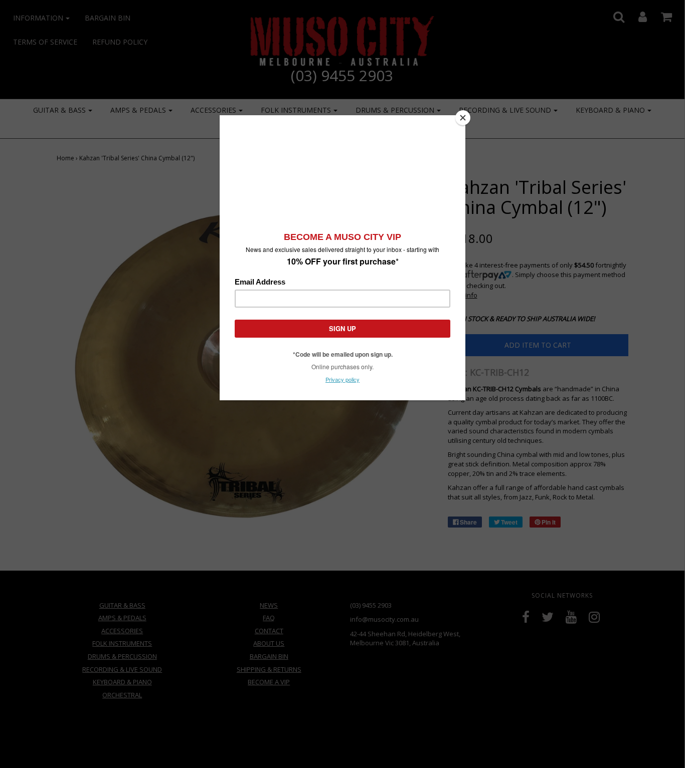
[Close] (462, 117)
